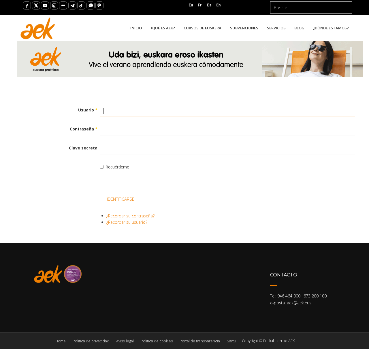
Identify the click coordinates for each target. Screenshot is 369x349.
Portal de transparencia (200, 341)
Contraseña (83, 129)
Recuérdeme (117, 167)
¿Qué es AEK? (162, 28)
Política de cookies (157, 341)
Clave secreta (83, 148)
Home (60, 341)
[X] (36, 5)
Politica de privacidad (91, 341)
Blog (299, 28)
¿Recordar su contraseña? (130, 216)
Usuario (87, 110)
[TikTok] (81, 5)
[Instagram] (54, 5)
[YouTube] (45, 5)
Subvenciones (244, 28)
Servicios (276, 28)
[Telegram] (72, 5)
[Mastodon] (99, 5)
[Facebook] (27, 5)
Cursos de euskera (202, 28)
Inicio (136, 28)
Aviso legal (125, 341)
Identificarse (120, 199)
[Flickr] (63, 5)
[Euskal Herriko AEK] (38, 28)
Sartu (231, 341)
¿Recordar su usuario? (126, 222)
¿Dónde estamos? (331, 28)
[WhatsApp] (90, 5)
